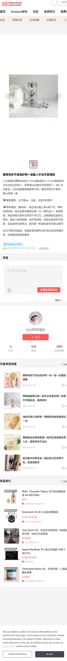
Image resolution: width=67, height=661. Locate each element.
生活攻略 (34, 19)
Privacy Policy (9, 646)
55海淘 (12, 4)
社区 (2, 19)
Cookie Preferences (17, 654)
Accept (49, 654)
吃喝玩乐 (51, 19)
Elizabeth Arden (14, 244)
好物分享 (17, 19)
